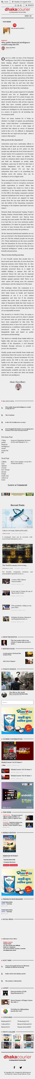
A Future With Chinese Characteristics (18, 580)
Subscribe (6, 865)
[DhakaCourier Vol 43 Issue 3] (29, 1040)
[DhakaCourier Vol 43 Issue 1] (17, 1047)
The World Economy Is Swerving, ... (15, 565)
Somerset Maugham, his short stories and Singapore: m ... (21, 441)
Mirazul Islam (7, 533)
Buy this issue (13, 865)
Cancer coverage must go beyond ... (15, 530)
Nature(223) (5, 1027)
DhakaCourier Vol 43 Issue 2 (21, 769)
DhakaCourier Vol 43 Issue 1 (21, 776)
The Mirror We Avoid (17, 692)
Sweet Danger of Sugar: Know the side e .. (21, 1001)
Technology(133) (23, 1021)
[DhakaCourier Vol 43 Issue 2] (6, 1047)
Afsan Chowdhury (10, 47)
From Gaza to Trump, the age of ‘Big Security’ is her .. (21, 592)
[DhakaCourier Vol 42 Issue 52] (29, 1047)
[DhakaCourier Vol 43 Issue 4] (17, 1040)
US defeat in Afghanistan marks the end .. (20, 1010)
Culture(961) (5, 1024)
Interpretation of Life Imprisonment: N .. (18, 992)
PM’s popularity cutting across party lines (21, 606)
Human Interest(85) (24, 1027)
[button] (28, 16)
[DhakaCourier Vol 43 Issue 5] (6, 1040)
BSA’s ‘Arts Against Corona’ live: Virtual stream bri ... (21, 462)
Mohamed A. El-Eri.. (8, 568)
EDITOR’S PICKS (9, 649)
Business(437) (6, 1021)
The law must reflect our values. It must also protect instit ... (21, 642)
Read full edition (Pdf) (9, 859)
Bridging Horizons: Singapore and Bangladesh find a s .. (21, 618)
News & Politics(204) (25, 1024)
